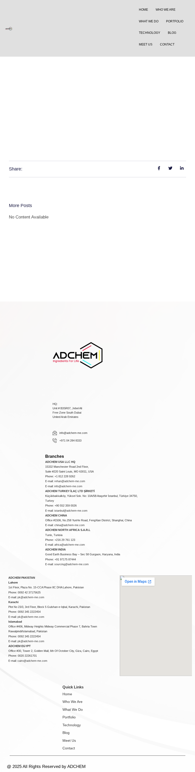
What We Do (72, 709)
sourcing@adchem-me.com (71, 564)
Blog (66, 733)
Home (67, 694)
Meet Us (69, 740)
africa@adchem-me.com (69, 544)
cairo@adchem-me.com (32, 660)
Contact (68, 748)
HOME (143, 9)
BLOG (172, 33)
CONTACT (167, 44)
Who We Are (72, 702)
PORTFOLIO (174, 21)
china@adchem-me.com (69, 525)
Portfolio (69, 717)
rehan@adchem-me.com (69, 481)
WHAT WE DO (148, 21)
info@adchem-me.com (68, 486)
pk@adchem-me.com (31, 597)
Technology (71, 725)
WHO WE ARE (165, 9)
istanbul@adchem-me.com (70, 510)
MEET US (145, 44)
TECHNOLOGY (149, 33)
